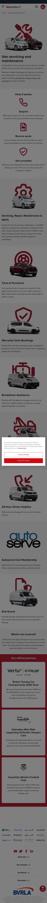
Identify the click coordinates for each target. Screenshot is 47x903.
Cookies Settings (23, 455)
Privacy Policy (22, 448)
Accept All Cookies (23, 461)
